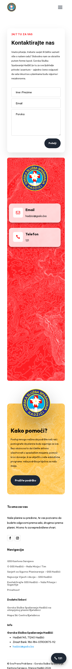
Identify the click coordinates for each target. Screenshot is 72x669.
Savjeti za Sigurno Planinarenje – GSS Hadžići (33, 571)
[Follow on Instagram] (17, 538)
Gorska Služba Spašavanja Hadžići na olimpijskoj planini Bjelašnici (29, 609)
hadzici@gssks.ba (23, 646)
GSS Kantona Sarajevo (20, 561)
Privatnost (13, 590)
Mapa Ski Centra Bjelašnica (23, 615)
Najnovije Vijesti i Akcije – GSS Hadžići (29, 577)
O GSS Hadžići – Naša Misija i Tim (26, 566)
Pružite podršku (25, 480)
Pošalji (52, 143)
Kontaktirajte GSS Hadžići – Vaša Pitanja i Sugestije (31, 583)
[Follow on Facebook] (10, 538)
